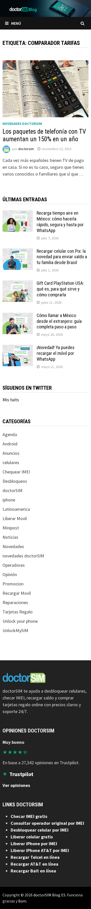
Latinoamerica (16, 509)
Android (10, 444)
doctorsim (26, 149)
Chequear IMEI (16, 472)
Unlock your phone (20, 621)
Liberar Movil (15, 518)
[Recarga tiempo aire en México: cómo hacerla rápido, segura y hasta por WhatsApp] (18, 214)
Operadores (14, 565)
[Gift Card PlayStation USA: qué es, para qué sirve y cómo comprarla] (18, 284)
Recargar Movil (17, 593)
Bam (22, 900)
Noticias (10, 537)
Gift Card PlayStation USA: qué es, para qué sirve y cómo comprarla (60, 288)
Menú (16, 23)
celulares (11, 462)
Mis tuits (11, 400)
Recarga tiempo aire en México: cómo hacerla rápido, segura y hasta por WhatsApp (60, 221)
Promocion (13, 584)
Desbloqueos (15, 481)
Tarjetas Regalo (18, 612)
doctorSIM (12, 490)
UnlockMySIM (15, 630)
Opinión (10, 574)
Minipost (11, 528)
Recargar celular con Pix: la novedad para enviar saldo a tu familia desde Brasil (62, 256)
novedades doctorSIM (22, 123)
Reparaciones (15, 602)
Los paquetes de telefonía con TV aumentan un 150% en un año (44, 135)
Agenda (10, 434)
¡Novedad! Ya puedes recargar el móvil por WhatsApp (56, 353)
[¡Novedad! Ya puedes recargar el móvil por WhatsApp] (18, 348)
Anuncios (11, 453)
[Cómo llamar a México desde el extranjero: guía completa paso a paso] (18, 316)
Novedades (13, 546)
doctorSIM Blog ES (49, 894)
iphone (9, 500)
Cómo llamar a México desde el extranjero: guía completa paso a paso (59, 321)
